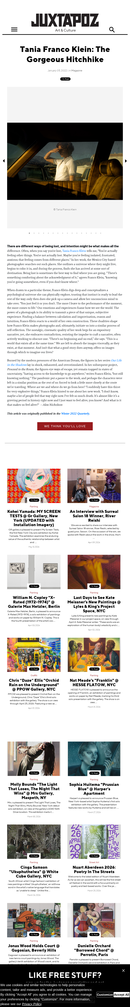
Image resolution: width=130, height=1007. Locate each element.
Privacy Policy (31, 1004)
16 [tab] (100, 233)
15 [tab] (96, 233)
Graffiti (34, 675)
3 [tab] (38, 233)
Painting (34, 507)
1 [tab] (29, 233)
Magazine (76, 70)
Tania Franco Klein (74, 251)
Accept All (121, 994)
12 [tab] (81, 233)
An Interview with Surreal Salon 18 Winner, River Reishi (94, 516)
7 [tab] (57, 233)
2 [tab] (34, 233)
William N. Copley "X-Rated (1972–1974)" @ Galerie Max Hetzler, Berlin (34, 602)
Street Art (94, 862)
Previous (4, 160)
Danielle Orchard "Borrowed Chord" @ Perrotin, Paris (94, 950)
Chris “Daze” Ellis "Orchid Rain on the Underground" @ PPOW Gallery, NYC (34, 685)
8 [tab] (62, 233)
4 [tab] (43, 233)
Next (126, 160)
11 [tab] (76, 233)
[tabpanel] (65, 158)
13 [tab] (86, 233)
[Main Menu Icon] (14, 29)
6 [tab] (53, 233)
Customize (105, 994)
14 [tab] (91, 233)
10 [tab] (72, 233)
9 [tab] (67, 233)
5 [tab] (48, 233)
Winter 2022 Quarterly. (75, 413)
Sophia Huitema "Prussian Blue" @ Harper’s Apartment (94, 789)
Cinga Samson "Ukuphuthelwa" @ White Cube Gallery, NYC (33, 872)
